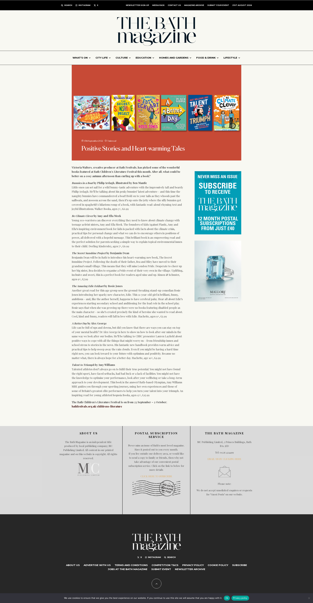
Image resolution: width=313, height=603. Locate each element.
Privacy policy (240, 598)
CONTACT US (174, 5)
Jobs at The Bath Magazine (127, 569)
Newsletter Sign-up (137, 5)
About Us (73, 565)
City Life (102, 57)
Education (143, 57)
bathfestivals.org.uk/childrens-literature (97, 406)
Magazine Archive (194, 5)
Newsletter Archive (190, 569)
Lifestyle (230, 57)
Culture (122, 57)
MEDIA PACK (158, 5)
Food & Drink (206, 57)
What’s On (80, 57)
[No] (309, 598)
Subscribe (239, 565)
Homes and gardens (173, 57)
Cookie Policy (218, 565)
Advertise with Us (97, 565)
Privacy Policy (193, 565)
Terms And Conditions (131, 565)
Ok (226, 598)
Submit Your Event (218, 5)
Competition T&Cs (165, 565)
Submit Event (161, 569)
